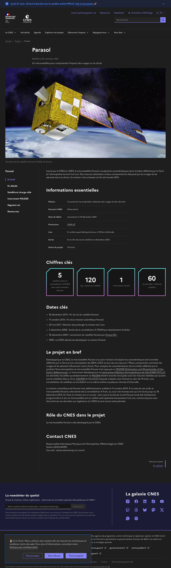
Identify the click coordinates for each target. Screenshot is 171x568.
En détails (12, 185)
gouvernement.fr (118, 548)
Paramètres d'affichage (142, 12)
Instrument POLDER (17, 198)
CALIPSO (80, 378)
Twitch (128, 510)
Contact (104, 562)
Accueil (8, 41)
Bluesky (145, 510)
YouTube (162, 501)
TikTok (153, 501)
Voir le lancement (84, 3)
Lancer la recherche (163, 20)
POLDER (96, 375)
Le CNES (9, 32)
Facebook (136, 501)
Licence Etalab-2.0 (100, 566)
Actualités (25, 32)
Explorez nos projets (54, 32)
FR (161, 12)
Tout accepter (76, 555)
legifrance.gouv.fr (95, 548)
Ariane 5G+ (111, 334)
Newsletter (119, 12)
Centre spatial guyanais (82, 12)
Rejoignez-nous (99, 32)
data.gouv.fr (93, 553)
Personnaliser (32, 555)
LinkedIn (145, 501)
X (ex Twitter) (162, 510)
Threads (136, 510)
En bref (11, 179)
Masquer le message (163, 4)
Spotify (136, 518)
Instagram (128, 501)
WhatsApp (128, 518)
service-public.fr (139, 548)
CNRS (70, 224)
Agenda (37, 32)
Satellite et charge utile (19, 192)
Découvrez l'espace (76, 32)
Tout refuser (54, 555)
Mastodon (153, 510)
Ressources (105, 12)
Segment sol (13, 205)
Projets (18, 41)
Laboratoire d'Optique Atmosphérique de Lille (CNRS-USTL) (132, 372)
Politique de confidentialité (24, 547)
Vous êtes (118, 32)
